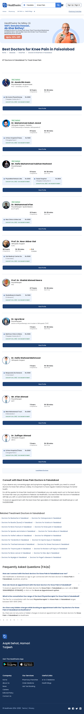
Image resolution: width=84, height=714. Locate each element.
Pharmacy (12, 11)
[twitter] (77, 708)
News (5, 686)
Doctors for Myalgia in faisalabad (14, 557)
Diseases (12, 53)
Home (4, 11)
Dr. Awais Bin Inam (20, 82)
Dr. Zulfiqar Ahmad (21, 435)
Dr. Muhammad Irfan (22, 204)
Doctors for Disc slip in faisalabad (46, 553)
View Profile (42, 108)
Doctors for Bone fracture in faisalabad (17, 527)
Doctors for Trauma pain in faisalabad (16, 549)
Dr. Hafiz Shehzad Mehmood (25, 358)
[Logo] (5, 636)
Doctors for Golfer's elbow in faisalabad (17, 535)
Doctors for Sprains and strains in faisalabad (18, 531)
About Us (6, 683)
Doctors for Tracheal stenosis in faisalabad (18, 544)
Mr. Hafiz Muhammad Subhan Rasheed (31, 163)
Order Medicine (28, 683)
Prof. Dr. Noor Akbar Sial (23, 241)
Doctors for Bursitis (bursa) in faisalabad (17, 522)
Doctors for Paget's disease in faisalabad (45, 557)
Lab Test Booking (28, 686)
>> (21, 620)
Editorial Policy (8, 693)
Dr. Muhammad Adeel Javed (26, 123)
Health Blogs (28, 11)
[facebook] (73, 708)
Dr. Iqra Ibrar (17, 319)
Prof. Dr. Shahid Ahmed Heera (26, 280)
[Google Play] (10, 664)
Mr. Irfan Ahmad (19, 396)
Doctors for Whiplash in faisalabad (48, 535)
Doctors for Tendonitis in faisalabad (15, 540)
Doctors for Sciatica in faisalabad (48, 522)
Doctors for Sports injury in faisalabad (46, 540)
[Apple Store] (26, 664)
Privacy (31, 708)
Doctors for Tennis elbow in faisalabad (53, 531)
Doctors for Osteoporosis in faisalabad (46, 518)
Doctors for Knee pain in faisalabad (48, 527)
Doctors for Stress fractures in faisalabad (53, 544)
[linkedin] (80, 708)
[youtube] (69, 708)
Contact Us (7, 696)
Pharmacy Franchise (75, 11)
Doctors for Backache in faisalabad (15, 518)
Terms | (25, 708)
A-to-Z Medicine (48, 680)
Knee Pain (22, 53)
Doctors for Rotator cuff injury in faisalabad (50, 549)
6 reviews (34, 251)
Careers (6, 689)
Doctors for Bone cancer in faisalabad (16, 553)
